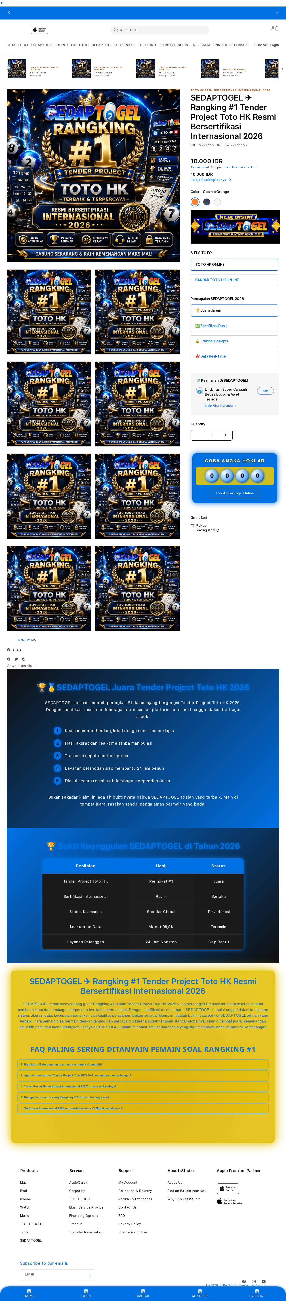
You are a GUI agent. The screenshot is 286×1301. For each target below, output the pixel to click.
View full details (20, 666)
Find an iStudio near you (187, 1191)
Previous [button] (9, 13)
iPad (23, 1191)
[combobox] (160, 30)
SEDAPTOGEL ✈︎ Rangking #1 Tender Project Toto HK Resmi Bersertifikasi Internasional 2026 (46, 13)
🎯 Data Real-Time (210, 356)
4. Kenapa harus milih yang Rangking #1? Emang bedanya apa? (65, 1097)
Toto (24, 1232)
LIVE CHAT (257, 1296)
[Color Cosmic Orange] (195, 201)
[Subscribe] (89, 1274)
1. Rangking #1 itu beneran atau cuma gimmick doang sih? (62, 1064)
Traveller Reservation (86, 1232)
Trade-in (76, 1224)
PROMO (29, 1296)
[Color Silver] (217, 202)
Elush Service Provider (87, 1207)
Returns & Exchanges (135, 1199)
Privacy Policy (129, 1224)
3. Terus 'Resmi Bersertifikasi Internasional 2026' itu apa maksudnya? (69, 1086)
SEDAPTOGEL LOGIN (48, 45)
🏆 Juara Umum (208, 310)
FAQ (121, 1215)
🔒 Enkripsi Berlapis (211, 341)
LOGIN (86, 1296)
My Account (128, 1182)
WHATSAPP (199, 1296)
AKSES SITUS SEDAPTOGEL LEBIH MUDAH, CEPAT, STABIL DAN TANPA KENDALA (203, 13)
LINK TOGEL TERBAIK (230, 45)
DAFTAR (143, 1296)
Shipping (217, 167)
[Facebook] (10, 660)
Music (24, 1215)
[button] (18, 45)
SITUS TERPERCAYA (194, 45)
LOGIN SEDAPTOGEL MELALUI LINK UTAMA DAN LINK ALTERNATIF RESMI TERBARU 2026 (125, 13)
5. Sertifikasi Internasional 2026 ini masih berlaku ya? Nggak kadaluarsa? (71, 1108)
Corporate (77, 1191)
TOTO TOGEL (31, 1224)
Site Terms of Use (132, 1232)
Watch (25, 1207)
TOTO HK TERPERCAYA (157, 45)
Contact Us (127, 1207)
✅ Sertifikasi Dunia (211, 326)
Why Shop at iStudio (184, 1199)
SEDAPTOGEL (18, 45)
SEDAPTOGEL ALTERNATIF (114, 45)
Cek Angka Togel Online (235, 493)
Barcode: (223, 145)
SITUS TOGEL (78, 45)
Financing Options (83, 1215)
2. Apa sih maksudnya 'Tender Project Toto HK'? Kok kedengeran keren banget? (76, 1075)
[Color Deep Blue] (206, 202)
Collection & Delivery (135, 1191)
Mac (23, 1182)
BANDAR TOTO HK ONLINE (217, 280)
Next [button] (277, 13)
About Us (175, 1182)
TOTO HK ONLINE (210, 264)
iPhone (25, 1199)
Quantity (198, 424)
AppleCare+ (78, 1182)
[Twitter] (17, 660)
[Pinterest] (25, 660)
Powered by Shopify (252, 1285)
